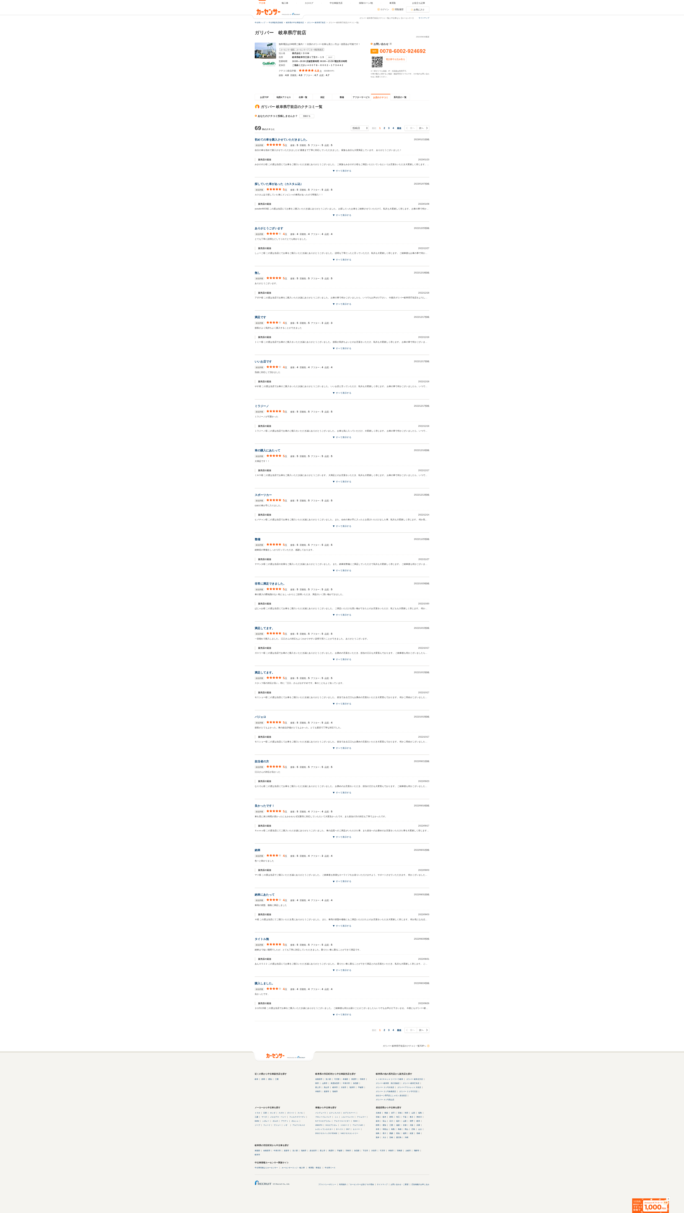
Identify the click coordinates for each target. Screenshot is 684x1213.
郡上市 (318, 1087)
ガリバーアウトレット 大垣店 (409, 1087)
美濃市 (354, 1079)
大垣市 (343, 1087)
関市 (317, 1083)
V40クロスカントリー (349, 1133)
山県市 (324, 1083)
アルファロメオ (298, 1125)
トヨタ (257, 1113)
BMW (257, 1121)
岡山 (406, 1129)
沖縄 (406, 1137)
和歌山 (385, 1129)
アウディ (284, 1121)
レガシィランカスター (324, 1129)
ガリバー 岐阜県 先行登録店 (388, 1083)
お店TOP (264, 97)
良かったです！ (265, 805)
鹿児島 (398, 1137)
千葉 (404, 1117)
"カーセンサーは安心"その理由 (361, 1184)
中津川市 (346, 1083)
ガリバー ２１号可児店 (408, 1091)
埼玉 (398, 1117)
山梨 (404, 1121)
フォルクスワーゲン (297, 1117)
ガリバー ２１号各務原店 (386, 1091)
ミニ (336, 1117)
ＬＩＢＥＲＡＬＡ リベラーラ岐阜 (389, 1079)
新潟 (377, 1121)
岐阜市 (335, 1087)
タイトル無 (262, 938)
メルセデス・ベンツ (278, 1117)
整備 (342, 97)
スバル (300, 1113)
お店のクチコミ (380, 97)
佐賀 (411, 1133)
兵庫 (418, 1125)
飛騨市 (416, 1151)
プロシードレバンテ (323, 1117)
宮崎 (391, 1137)
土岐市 (408, 1151)
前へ (412, 128)
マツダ (264, 1117)
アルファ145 (358, 1125)
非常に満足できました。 (270, 583)
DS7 (348, 1129)
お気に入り (419, 9)
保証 (322, 97)
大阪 (411, 1125)
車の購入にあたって (267, 450)
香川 (384, 1133)
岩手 (393, 1113)
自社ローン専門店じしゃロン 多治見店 (391, 1096)
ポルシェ (295, 1121)
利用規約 (342, 1184)
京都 (404, 1125)
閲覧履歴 (399, 9)
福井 (398, 1121)
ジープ (257, 1125)
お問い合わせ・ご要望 (399, 1184)
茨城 (377, 1117)
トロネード (344, 1125)
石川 (391, 1121)
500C (355, 1121)
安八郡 (328, 1079)
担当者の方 (262, 761)
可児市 (382, 1151)
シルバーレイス (347, 1117)
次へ (421, 128)
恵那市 (326, 1091)
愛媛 (391, 1133)
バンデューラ (320, 1113)
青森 (386, 1113)
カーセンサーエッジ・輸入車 (293, 1168)
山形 (413, 1113)
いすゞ (286, 1125)
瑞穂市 (335, 1091)
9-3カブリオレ (331, 1125)
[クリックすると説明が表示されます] (390, 44)
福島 (420, 1113)
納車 (257, 850)
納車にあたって (265, 894)
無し (257, 272)
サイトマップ (424, 18)
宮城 (399, 1113)
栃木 (384, 1117)
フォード (266, 1125)
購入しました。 (265, 983)
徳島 (377, 1133)
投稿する (306, 116)
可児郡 (337, 1079)
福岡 (404, 1133)
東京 (411, 1117)
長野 (411, 1121)
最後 (399, 128)
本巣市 (318, 1091)
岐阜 (256, 1079)
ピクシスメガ (334, 1113)
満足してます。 (265, 628)
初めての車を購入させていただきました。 (282, 139)
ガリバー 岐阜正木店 (411, 1083)
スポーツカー (263, 494)
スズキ (281, 1113)
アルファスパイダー (342, 1121)
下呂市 (365, 1151)
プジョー (277, 1125)
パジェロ (260, 716)
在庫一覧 (303, 97)
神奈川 (419, 1117)
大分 (384, 1137)
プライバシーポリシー (327, 1184)
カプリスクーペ (349, 1113)
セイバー (356, 1129)
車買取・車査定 (315, 1168)
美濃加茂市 (335, 1083)
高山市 (326, 1087)
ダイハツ (290, 1113)
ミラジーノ (262, 406)
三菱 (256, 1117)
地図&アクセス (283, 97)
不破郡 (360, 1087)
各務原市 (318, 1079)
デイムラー (361, 1117)
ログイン (384, 9)
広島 (413, 1129)
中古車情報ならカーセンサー (266, 1168)
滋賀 (398, 1125)
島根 (399, 1129)
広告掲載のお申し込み (420, 1184)
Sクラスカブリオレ (323, 1121)
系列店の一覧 (400, 97)
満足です (260, 317)
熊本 (377, 1137)
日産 (265, 1113)
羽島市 (362, 1079)
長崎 (418, 1133)
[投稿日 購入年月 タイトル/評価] (360, 128)
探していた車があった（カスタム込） (279, 183)
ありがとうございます (269, 228)
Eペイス (339, 1129)
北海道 (378, 1113)
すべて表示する (343, 171)
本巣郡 (345, 1079)
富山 (384, 1121)
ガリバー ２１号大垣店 (385, 1087)
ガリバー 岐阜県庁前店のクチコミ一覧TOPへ (404, 1046)
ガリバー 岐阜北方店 (414, 1079)
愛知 (270, 1079)
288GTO (318, 1125)
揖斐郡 (257, 1151)
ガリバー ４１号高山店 (385, 1100)
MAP (330, 57)
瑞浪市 (352, 1087)
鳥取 (393, 1129)
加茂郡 (355, 1083)
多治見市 (313, 1151)
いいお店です (263, 361)
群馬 (391, 1117)
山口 (420, 1129)
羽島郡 (399, 1151)
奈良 (377, 1129)
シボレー (265, 1121)
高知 (398, 1133)
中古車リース (330, 1168)
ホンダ (272, 1113)
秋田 (406, 1113)
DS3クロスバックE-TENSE (326, 1133)
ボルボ (275, 1121)
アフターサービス (361, 97)
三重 (277, 1079)
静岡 (263, 1079)
